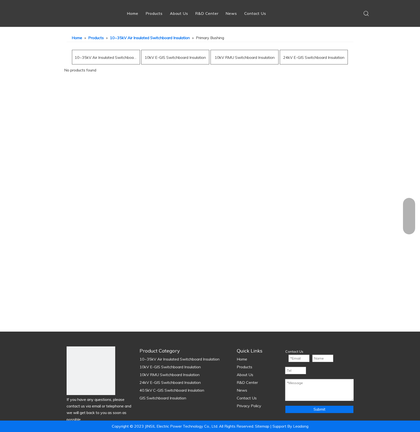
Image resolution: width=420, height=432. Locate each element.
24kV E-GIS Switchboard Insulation (313, 57)
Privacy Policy (249, 405)
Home (132, 13)
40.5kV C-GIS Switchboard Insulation (172, 390)
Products (154, 13)
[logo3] (91, 370)
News (231, 13)
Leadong (300, 426)
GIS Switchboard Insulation (163, 398)
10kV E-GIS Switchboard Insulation (175, 57)
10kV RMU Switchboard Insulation (245, 57)
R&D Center (206, 13)
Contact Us (255, 13)
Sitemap (262, 426)
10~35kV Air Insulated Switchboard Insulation (106, 57)
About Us (179, 13)
